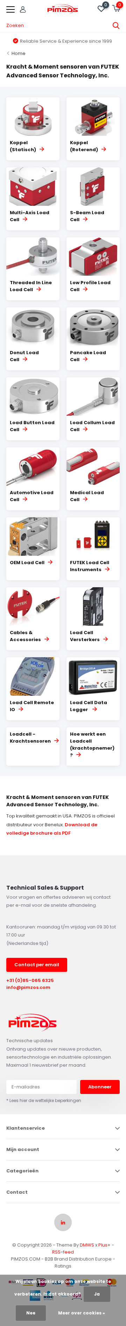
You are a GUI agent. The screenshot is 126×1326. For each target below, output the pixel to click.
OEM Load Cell (27, 562)
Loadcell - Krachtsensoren (30, 737)
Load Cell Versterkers (85, 636)
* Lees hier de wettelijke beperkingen (43, 1100)
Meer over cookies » (81, 1313)
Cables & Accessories (25, 636)
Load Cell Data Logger (88, 706)
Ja (97, 1294)
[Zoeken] (116, 25)
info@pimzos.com (28, 987)
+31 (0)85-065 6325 (30, 980)
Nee (30, 1313)
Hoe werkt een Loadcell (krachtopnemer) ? (92, 744)
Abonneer (100, 1086)
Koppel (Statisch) (23, 146)
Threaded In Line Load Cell (31, 286)
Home (19, 53)
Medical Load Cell (87, 496)
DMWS (87, 1245)
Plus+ (104, 1245)
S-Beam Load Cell (87, 216)
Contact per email (36, 964)
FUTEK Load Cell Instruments (89, 566)
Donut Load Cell (24, 356)
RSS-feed (63, 1252)
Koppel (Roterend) (84, 146)
